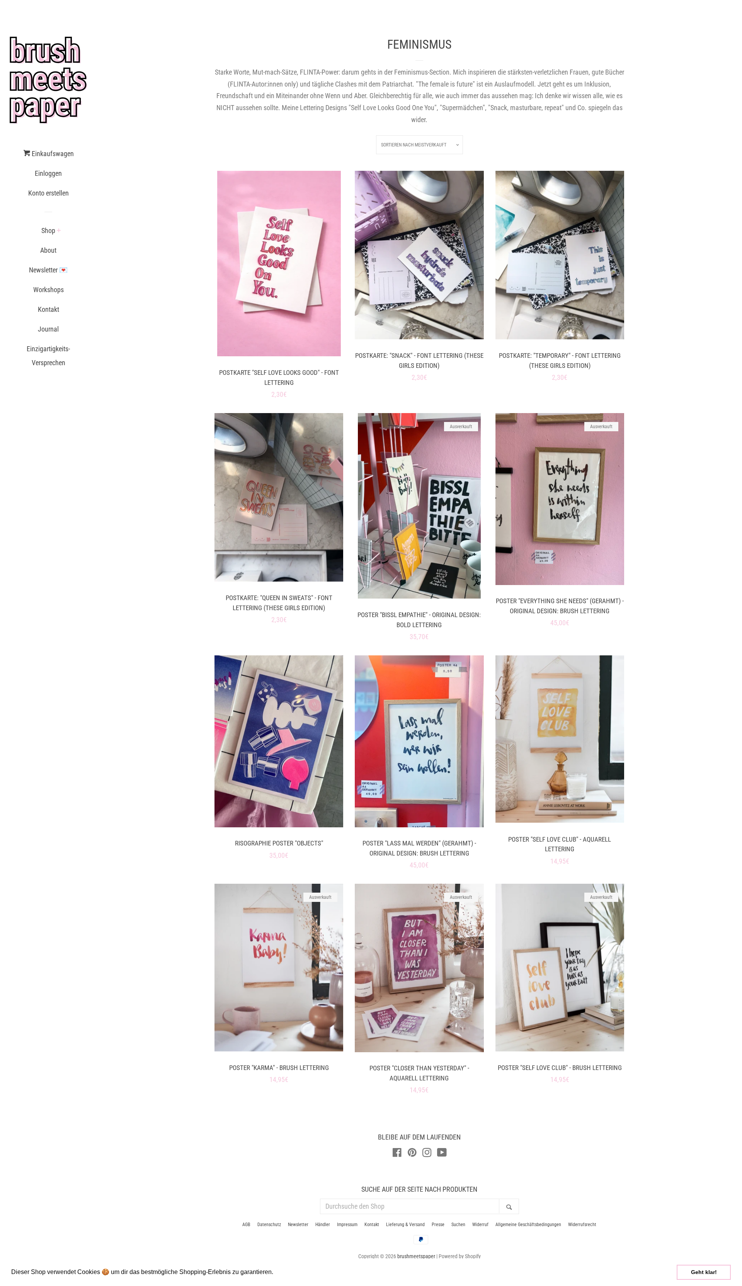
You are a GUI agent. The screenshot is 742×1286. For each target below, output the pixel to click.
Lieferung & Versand (405, 1224)
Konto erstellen (48, 193)
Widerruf (480, 1224)
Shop (48, 230)
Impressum (347, 1224)
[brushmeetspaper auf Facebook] (397, 1154)
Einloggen (48, 173)
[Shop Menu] (59, 231)
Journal (48, 329)
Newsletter (298, 1224)
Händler (322, 1224)
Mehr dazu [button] (290, 1272)
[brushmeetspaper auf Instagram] (427, 1154)
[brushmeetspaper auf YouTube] (442, 1154)
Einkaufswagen (52, 154)
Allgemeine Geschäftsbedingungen (528, 1224)
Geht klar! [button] (704, 1272)
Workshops (48, 290)
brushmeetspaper (416, 1256)
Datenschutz (269, 1224)
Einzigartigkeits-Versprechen (48, 356)
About (48, 250)
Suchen (458, 1224)
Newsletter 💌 (48, 270)
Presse (438, 1224)
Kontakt (48, 309)
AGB (246, 1224)
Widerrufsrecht (582, 1224)
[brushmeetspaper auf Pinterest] (412, 1154)
